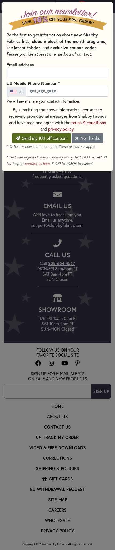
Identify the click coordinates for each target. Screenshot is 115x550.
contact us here (37, 163)
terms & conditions (88, 122)
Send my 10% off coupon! (44, 138)
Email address (20, 64)
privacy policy (61, 129)
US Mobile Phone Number (33, 83)
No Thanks (89, 138)
